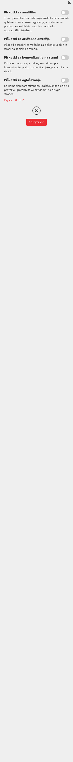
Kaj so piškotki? (14, 100)
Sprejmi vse (36, 122)
